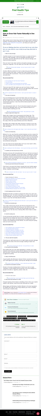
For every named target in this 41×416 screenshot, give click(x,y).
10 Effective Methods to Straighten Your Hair (14, 230)
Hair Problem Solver (22, 292)
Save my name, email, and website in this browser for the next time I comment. (19, 367)
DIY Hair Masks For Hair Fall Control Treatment (15, 80)
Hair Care (5, 30)
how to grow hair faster (22, 318)
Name (6, 354)
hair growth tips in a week (32, 316)
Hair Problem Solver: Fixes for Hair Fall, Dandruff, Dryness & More (18, 380)
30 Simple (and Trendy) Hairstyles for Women (15, 231)
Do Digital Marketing (30, 413)
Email (6, 358)
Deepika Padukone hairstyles (11, 179)
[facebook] (17, 4)
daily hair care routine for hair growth (12, 42)
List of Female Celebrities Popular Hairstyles (14, 183)
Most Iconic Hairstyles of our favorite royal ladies (15, 178)
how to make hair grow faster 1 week (28, 320)
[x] (20, 4)
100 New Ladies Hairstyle (11, 181)
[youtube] (23, 4)
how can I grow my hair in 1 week (10, 318)
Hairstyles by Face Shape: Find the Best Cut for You (23, 384)
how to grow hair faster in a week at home (11, 320)
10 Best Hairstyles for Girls (11, 182)
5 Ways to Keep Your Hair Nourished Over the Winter (16, 83)
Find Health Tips (20, 10)
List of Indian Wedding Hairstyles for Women (15, 232)
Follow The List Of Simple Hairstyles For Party (15, 233)
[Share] (37, 413)
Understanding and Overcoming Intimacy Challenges (24, 400)
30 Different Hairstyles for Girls (12, 184)
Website (6, 363)
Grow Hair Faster (9, 82)
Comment (7, 341)
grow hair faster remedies (12, 316)
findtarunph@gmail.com (8, 37)
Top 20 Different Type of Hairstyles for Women (15, 227)
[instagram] (19, 4)
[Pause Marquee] (37, 22)
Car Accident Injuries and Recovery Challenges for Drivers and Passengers (25, 21)
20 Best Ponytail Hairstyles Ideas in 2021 (14, 235)
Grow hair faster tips (22, 316)
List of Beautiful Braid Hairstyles (12, 228)
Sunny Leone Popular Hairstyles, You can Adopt (15, 187)
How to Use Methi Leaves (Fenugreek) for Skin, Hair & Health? (18, 84)
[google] (21, 4)
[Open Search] (36, 18)
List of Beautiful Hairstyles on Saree (13, 186)
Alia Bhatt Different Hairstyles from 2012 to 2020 (15, 188)
